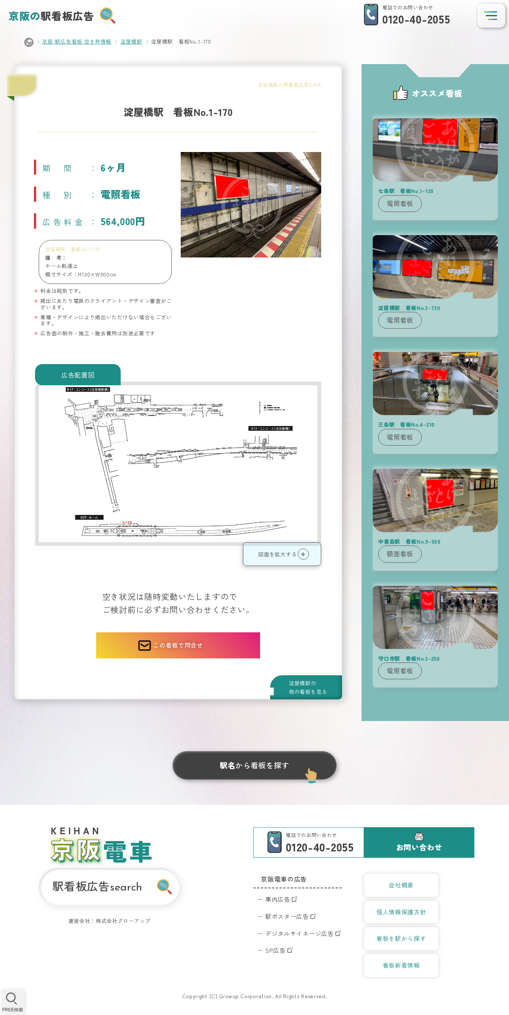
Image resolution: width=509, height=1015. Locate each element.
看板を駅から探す (401, 938)
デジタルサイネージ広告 (299, 933)
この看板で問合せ (178, 645)
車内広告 (277, 899)
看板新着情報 (401, 965)
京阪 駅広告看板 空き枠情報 (76, 41)
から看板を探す (254, 765)
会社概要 (401, 884)
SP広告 (275, 950)
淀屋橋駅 (131, 41)
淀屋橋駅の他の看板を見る (308, 687)
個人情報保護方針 (401, 911)
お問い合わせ (419, 847)
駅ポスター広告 (287, 916)
